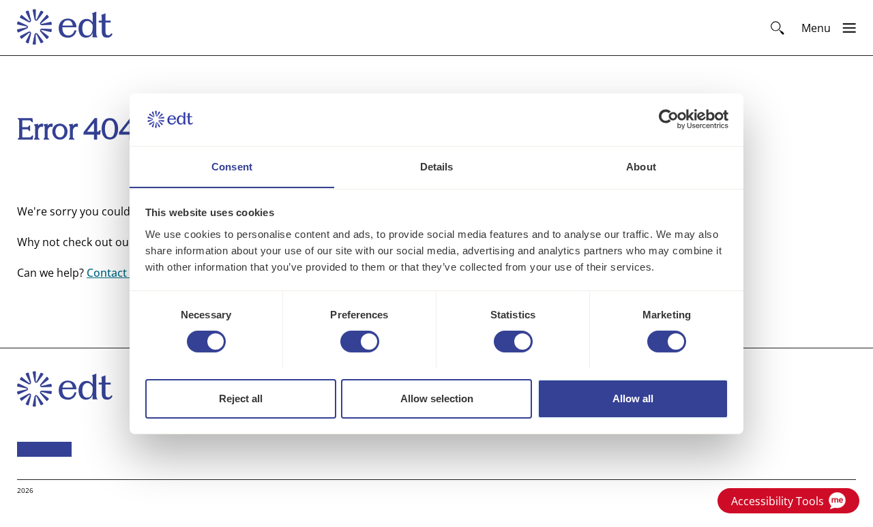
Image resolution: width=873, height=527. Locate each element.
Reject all (241, 398)
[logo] (71, 28)
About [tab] (641, 166)
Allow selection (436, 398)
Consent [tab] (231, 166)
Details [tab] (437, 166)
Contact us (114, 272)
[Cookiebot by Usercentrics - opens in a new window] (668, 119)
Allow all (632, 398)
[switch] (359, 341)
